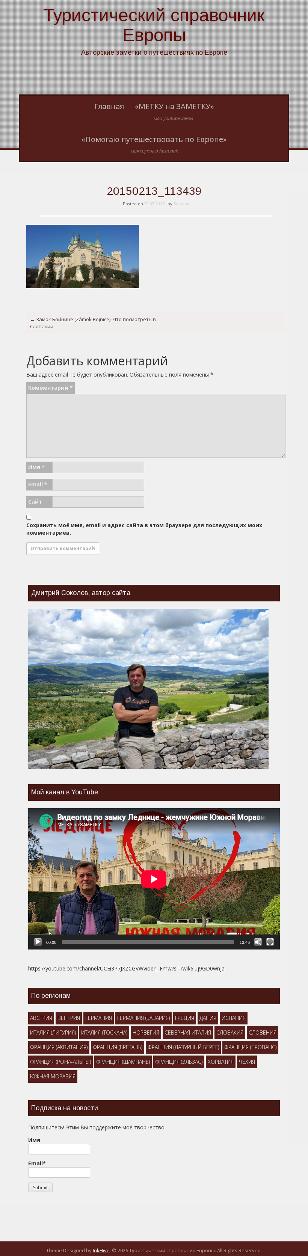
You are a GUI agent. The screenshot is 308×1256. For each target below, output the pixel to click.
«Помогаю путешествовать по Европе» (154, 144)
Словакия (229, 1032)
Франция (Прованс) (250, 1047)
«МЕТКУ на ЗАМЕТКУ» (174, 111)
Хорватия (221, 1061)
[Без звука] (258, 942)
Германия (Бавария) (143, 1017)
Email (37, 484)
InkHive (101, 1250)
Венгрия (68, 1017)
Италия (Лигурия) (53, 1032)
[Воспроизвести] (38, 942)
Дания (207, 1017)
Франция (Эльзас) (178, 1061)
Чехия (247, 1061)
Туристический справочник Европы (154, 25)
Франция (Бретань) (117, 1047)
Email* (37, 1163)
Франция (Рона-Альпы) (60, 1061)
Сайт (35, 501)
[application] (154, 878)
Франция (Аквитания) (59, 1047)
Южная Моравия (52, 1076)
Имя (36, 467)
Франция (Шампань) (123, 1061)
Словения (262, 1032)
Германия (98, 1017)
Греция (184, 1017)
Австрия (41, 1017)
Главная (109, 106)
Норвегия (146, 1032)
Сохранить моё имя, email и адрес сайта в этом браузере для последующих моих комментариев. (144, 529)
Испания (234, 1017)
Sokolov (181, 203)
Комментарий (50, 387)
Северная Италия (188, 1032)
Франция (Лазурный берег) (183, 1047)
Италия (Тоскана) (104, 1032)
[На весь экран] (270, 942)
